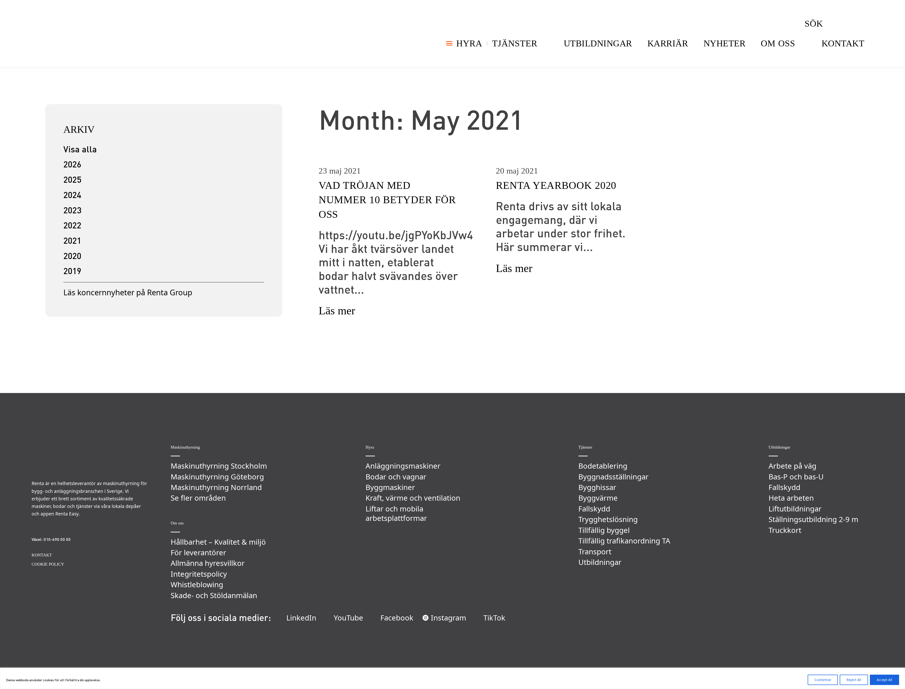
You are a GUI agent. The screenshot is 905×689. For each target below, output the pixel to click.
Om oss (778, 43)
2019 (72, 270)
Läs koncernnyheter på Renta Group (127, 292)
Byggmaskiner (390, 487)
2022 (72, 225)
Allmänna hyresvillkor (208, 563)
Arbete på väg (792, 465)
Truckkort (785, 530)
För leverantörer (198, 552)
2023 (72, 209)
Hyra (469, 43)
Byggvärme (598, 498)
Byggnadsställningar (613, 476)
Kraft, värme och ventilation (413, 498)
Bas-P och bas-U (796, 476)
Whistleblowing (197, 584)
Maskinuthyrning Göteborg (217, 476)
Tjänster (514, 43)
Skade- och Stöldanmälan (214, 595)
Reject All (854, 679)
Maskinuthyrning (185, 447)
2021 (72, 240)
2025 (72, 179)
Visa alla (80, 148)
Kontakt (843, 43)
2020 (72, 255)
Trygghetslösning (608, 519)
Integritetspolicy (199, 574)
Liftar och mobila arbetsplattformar (396, 513)
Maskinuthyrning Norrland (216, 487)
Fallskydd (594, 508)
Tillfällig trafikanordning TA (624, 540)
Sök (814, 23)
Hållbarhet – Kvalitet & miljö (218, 542)
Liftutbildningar (795, 508)
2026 (72, 164)
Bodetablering (602, 465)
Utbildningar (598, 43)
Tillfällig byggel (604, 530)
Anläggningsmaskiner (403, 465)
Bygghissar (597, 487)
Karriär (667, 43)
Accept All (884, 679)
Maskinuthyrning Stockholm (219, 465)
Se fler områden (198, 498)
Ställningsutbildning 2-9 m (813, 519)
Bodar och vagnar (396, 476)
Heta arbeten (791, 498)
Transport (594, 551)
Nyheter (724, 43)
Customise (822, 679)
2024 (72, 194)
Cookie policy (48, 564)
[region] (452, 678)
